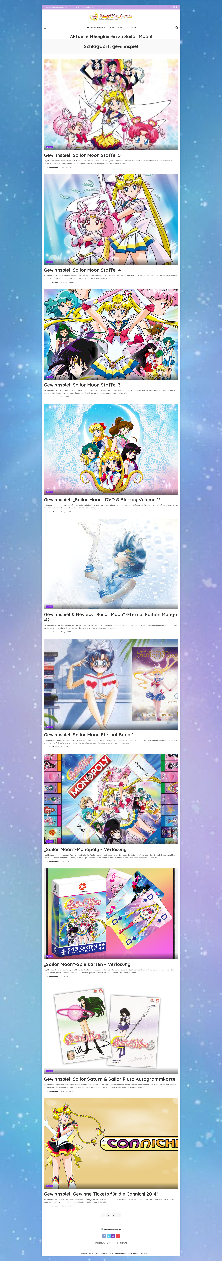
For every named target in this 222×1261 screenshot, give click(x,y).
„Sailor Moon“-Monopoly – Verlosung (85, 849)
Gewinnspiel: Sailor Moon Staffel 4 (82, 270)
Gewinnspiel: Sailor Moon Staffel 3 (82, 385)
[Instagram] (174, 7)
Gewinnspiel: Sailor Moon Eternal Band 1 (89, 734)
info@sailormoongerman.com (57, 7)
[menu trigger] (46, 27)
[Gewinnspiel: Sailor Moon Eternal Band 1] (111, 684)
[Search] (176, 27)
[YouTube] (176, 7)
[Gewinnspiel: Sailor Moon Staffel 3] (111, 334)
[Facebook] (168, 7)
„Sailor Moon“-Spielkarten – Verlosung (87, 964)
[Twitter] (171, 7)
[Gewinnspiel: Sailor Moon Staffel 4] (111, 219)
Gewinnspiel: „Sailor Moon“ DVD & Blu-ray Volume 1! (102, 499)
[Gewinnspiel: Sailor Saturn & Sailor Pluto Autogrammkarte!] (111, 1028)
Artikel (49, 147)
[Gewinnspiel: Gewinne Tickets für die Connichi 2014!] (111, 1143)
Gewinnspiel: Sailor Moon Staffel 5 (82, 155)
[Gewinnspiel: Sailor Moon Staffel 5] (111, 104)
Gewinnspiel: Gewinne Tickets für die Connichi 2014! (101, 1194)
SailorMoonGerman (52, 167)
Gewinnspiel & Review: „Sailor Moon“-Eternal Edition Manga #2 (110, 617)
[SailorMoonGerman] (111, 17)
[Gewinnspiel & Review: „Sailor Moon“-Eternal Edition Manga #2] (111, 564)
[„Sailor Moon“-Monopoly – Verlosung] (111, 799)
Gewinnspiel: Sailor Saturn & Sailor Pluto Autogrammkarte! (110, 1079)
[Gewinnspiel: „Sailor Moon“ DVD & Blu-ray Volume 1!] (111, 449)
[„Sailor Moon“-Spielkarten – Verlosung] (111, 913)
